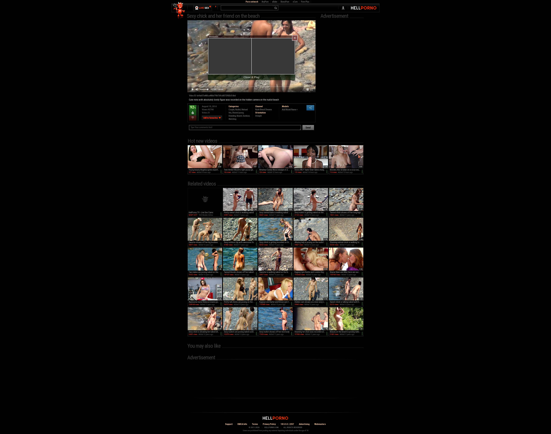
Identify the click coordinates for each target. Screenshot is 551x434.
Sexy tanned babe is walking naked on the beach (276, 212)
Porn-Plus (305, 1)
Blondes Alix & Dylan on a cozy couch (345, 169)
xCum (295, 1)
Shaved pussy (238, 112)
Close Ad (295, 38)
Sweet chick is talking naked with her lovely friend (346, 302)
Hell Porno (179, 10)
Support (229, 424)
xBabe (274, 1)
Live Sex (202, 8)
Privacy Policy (269, 424)
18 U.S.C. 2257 (287, 424)
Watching (232, 119)
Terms (255, 424)
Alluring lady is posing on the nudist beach (311, 242)
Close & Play (251, 77)
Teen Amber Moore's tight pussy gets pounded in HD (240, 169)
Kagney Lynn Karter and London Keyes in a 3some (311, 272)
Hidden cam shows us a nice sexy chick (311, 302)
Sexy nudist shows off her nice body (274, 331)
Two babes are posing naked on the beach (205, 272)
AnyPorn (265, 1)
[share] (310, 107)
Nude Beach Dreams (263, 109)
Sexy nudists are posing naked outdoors (240, 331)
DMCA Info (242, 424)
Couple (231, 109)
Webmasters (320, 424)
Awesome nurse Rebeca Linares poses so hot (205, 302)
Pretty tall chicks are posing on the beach (240, 302)
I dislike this (192, 118)
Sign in (343, 8)
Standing (232, 116)
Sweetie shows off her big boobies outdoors (205, 242)
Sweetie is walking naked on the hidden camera (276, 272)
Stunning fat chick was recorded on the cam (311, 331)
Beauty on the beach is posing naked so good (346, 331)
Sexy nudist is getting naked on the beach (311, 212)
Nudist (238, 109)
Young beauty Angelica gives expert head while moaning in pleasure (205, 169)
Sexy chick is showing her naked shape (205, 331)
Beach (239, 116)
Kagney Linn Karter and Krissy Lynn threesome (276, 302)
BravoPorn (285, 1)
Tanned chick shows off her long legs (345, 212)
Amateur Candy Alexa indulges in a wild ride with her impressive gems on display (276, 169)
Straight (258, 116)
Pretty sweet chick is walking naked (239, 212)
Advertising (304, 424)
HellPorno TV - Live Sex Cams (201, 212)
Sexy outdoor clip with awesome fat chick (240, 242)
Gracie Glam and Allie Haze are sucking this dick (346, 272)
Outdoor (246, 116)
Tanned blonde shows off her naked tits (240, 272)
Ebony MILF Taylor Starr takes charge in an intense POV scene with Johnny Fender (311, 169)
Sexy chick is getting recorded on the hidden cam (276, 242)
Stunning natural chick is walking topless (346, 242)
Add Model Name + (290, 109)
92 (192, 109)
